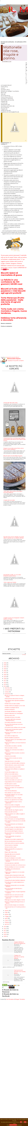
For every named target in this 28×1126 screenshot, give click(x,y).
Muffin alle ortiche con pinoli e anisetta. (14, 843)
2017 (5, 680)
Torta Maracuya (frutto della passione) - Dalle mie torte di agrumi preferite (12, 301)
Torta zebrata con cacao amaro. (12, 792)
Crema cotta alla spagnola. (11, 817)
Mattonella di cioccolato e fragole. (13, 797)
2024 (5, 666)
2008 (5, 936)
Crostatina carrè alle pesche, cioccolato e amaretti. (15, 860)
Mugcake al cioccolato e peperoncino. (14, 839)
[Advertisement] (13, 73)
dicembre (7, 688)
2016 (5, 682)
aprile (6, 918)
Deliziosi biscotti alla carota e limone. (14, 698)
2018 (5, 678)
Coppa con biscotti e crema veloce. (19, 957)
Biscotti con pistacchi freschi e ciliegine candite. (14, 696)
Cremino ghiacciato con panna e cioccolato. (13, 837)
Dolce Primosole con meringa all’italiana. (15, 819)
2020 (5, 674)
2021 (5, 672)
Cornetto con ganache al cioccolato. (14, 799)
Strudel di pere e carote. (11, 783)
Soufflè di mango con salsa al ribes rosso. (15, 827)
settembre (8, 693)
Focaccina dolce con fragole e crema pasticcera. (14, 897)
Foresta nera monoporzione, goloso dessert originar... (13, 730)
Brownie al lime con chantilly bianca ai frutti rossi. (14, 833)
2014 (5, 686)
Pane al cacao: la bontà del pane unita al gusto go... (15, 807)
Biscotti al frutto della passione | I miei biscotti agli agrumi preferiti (13, 291)
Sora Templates (10, 999)
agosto (7, 910)
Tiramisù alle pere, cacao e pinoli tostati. (14, 765)
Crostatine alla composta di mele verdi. (14, 875)
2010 (5, 932)
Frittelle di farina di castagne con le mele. (15, 705)
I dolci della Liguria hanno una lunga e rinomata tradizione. (12, 492)
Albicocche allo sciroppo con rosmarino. (14, 905)
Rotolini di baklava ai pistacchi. (12, 737)
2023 (5, 668)
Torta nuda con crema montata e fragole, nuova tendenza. (14, 311)
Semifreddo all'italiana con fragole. (13, 711)
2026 (5, 663)
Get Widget (24, 654)
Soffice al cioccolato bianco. (11, 774)
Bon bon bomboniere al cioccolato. (13, 841)
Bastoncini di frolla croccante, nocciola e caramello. (15, 753)
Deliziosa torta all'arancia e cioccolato (13, 319)
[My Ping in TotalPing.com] (10, 985)
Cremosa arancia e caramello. (12, 863)
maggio (7, 916)
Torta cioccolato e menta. (11, 748)
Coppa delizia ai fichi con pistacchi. (13, 781)
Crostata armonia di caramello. (12, 785)
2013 (5, 926)
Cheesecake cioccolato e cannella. (13, 746)
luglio (6, 912)
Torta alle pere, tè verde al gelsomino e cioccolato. (14, 883)
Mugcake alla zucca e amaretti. (12, 854)
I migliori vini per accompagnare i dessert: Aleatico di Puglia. (13, 618)
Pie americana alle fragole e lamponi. (14, 831)
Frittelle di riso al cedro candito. (12, 703)
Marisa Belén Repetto (15, 358)
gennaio (7, 924)
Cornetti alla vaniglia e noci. (11, 772)
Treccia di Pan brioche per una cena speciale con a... (13, 725)
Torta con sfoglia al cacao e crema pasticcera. (13, 802)
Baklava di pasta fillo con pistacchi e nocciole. (13, 849)
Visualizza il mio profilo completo (15, 360)
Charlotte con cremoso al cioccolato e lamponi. (14, 750)
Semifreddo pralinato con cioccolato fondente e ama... (14, 795)
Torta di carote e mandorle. (11, 845)
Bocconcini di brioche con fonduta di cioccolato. (14, 824)
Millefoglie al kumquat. (10, 856)
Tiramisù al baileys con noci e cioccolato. (15, 867)
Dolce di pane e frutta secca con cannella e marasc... (15, 821)
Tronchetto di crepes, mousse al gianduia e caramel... (15, 892)
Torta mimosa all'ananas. (11, 790)
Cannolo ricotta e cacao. (11, 847)
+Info (25, 1122)
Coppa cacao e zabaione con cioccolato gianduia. (14, 872)
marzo (6, 920)
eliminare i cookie (13, 1125)
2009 (5, 934)
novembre (7, 689)
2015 (5, 684)
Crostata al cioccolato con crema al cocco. (15, 865)
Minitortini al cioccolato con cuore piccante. (13, 733)
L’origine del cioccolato (9, 500)
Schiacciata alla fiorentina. (11, 812)
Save (5, 269)
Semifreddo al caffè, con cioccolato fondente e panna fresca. (12, 575)
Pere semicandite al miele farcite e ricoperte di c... (13, 889)
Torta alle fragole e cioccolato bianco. (14, 829)
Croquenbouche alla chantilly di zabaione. (15, 880)
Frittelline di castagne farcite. (12, 707)
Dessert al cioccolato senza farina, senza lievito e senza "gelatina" (13, 449)
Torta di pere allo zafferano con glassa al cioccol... (14, 769)
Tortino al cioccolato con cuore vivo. (13, 780)
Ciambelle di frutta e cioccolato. (12, 717)
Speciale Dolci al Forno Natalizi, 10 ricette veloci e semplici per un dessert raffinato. (13, 537)
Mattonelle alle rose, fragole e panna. (14, 810)
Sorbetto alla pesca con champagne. (14, 713)
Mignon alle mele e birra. (11, 852)
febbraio (7, 922)
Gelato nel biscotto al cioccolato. (13, 767)
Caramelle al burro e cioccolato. (12, 761)
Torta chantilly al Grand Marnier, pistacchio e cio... (15, 877)
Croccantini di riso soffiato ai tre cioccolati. (15, 727)
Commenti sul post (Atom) (12, 357)
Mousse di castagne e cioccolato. (13, 858)
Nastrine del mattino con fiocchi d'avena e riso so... (15, 743)
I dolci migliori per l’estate (9, 582)
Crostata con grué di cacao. (11, 778)
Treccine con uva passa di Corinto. (13, 776)
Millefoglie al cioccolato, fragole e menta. (15, 900)
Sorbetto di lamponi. (10, 709)
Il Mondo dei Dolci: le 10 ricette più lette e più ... (15, 907)
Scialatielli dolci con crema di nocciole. (14, 894)
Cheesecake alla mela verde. (10, 402)
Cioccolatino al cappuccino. (11, 735)
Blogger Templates (20, 999)
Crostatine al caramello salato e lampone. (15, 763)
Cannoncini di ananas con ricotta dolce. (19, 971)
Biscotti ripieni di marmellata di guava (11, 274)
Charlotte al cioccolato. (10, 756)
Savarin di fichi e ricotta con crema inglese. (13, 758)
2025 (5, 664)
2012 (5, 928)
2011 (5, 930)
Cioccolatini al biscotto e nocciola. (13, 722)
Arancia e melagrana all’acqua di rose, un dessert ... (15, 902)
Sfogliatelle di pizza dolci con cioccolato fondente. (14, 886)
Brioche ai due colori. (10, 715)
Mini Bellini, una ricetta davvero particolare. (12, 869)
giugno (7, 914)
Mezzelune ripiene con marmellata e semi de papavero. (15, 740)
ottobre (7, 691)
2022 (5, 670)
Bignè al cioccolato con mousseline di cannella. (14, 788)
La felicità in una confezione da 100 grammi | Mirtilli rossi (11, 282)
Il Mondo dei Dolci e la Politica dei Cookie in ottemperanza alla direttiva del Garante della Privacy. (14, 439)
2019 (5, 676)
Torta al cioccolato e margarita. (12, 805)
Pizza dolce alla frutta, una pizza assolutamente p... (13, 720)
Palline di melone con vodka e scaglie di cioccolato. (15, 814)
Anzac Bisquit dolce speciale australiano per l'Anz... (14, 701)
